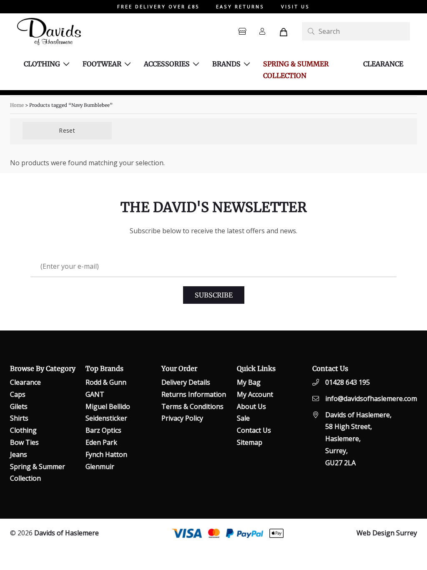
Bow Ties (24, 442)
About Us (251, 406)
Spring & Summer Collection (296, 70)
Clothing (42, 64)
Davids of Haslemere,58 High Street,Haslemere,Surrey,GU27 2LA (358, 438)
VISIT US (295, 6)
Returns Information (193, 394)
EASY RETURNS (240, 6)
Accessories (167, 64)
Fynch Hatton (106, 454)
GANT (94, 394)
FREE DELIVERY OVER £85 (158, 6)
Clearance (383, 64)
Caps (17, 394)
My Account (255, 394)
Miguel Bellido (107, 406)
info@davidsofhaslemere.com (371, 398)
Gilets (19, 406)
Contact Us (254, 430)
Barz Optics (103, 430)
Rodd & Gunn (105, 382)
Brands (226, 64)
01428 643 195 (347, 382)
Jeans (18, 454)
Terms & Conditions (192, 406)
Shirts (19, 418)
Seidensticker (106, 418)
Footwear (102, 64)
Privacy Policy (182, 418)
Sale (243, 418)
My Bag (249, 382)
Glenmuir (99, 466)
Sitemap (249, 442)
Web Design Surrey (387, 532)
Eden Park (101, 442)
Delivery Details (185, 382)
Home (17, 105)
